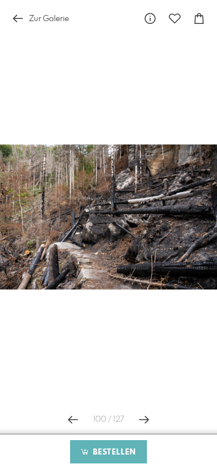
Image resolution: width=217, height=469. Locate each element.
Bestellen (113, 452)
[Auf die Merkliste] (174, 18)
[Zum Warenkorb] (199, 18)
